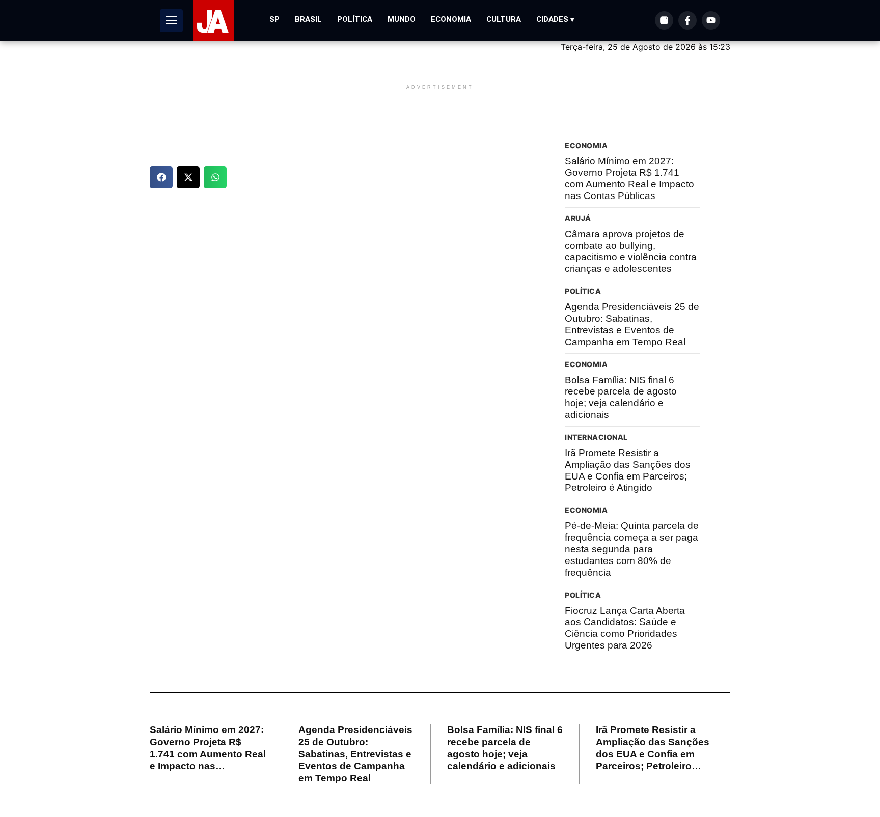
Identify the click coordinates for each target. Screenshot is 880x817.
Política (354, 19)
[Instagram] (664, 20)
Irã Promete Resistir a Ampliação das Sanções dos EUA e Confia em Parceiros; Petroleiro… (652, 747)
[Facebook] (687, 20)
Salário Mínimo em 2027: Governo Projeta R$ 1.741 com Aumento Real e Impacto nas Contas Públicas (629, 178)
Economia (451, 19)
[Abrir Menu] (171, 20)
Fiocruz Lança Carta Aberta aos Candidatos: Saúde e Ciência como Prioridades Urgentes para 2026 (625, 628)
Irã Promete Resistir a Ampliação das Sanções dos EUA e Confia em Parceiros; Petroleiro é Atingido (628, 470)
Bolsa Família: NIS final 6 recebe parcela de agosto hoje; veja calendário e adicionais (621, 397)
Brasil (308, 19)
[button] (161, 177)
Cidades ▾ (555, 19)
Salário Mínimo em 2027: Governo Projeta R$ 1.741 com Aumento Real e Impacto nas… (208, 747)
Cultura (503, 19)
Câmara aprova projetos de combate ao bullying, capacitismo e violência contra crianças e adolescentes (631, 251)
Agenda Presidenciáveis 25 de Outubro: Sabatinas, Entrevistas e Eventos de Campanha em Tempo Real (632, 324)
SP (274, 19)
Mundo (402, 19)
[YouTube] (711, 20)
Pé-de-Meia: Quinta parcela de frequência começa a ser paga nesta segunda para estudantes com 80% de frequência (632, 548)
